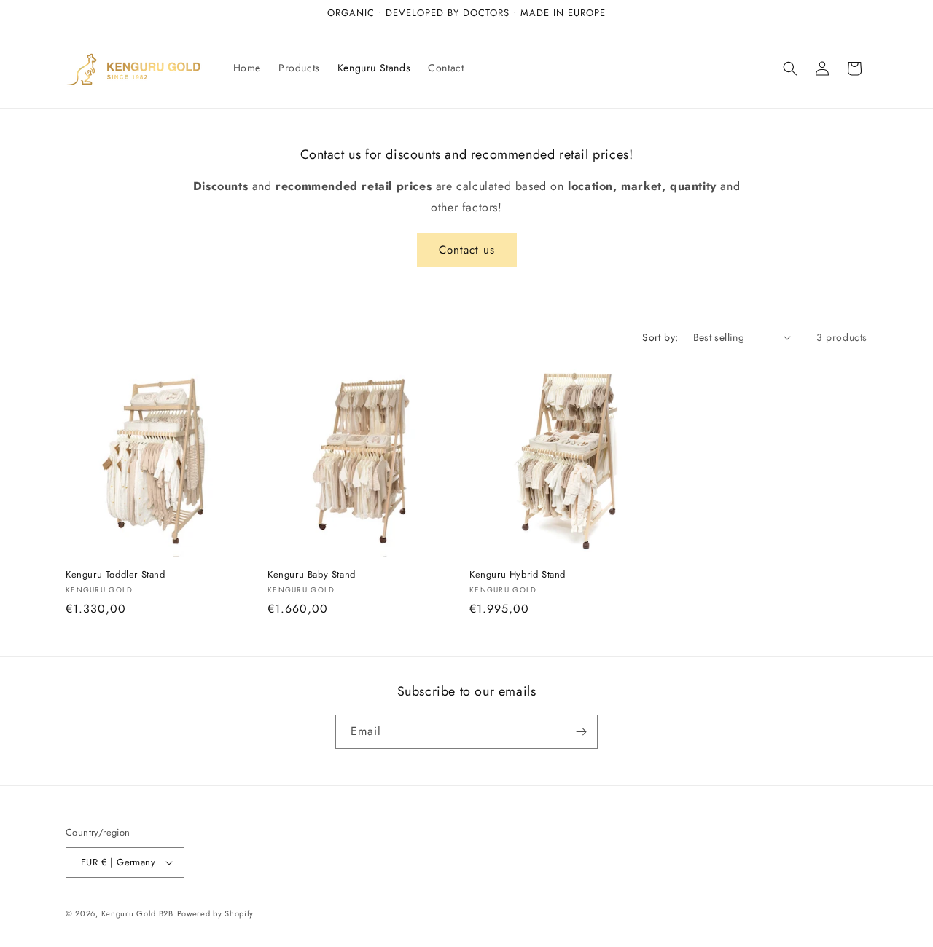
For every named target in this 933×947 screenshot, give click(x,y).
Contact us (467, 250)
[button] (790, 68)
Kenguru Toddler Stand (115, 575)
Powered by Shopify (215, 913)
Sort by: (660, 337)
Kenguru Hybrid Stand (517, 575)
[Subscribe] (581, 732)
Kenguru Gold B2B (137, 913)
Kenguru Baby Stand (312, 575)
